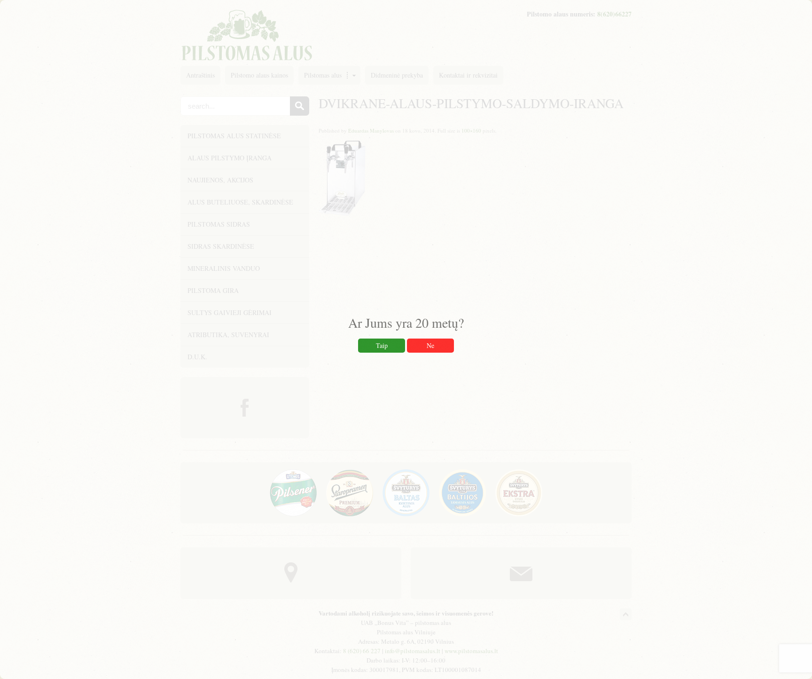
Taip (382, 345)
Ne (430, 345)
